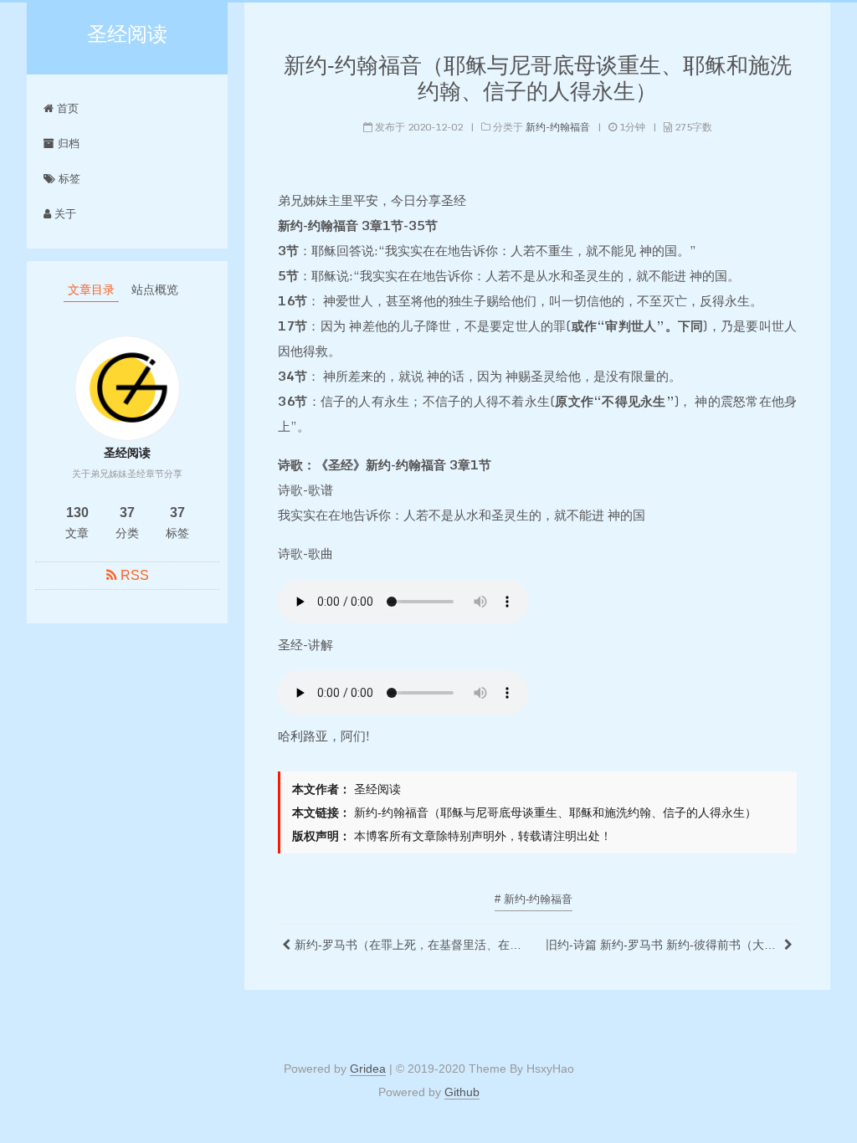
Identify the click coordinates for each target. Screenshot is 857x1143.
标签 (67, 178)
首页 (66, 108)
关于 (63, 214)
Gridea (368, 1068)
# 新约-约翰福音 (533, 899)
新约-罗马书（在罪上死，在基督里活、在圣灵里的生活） (412, 944)
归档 (67, 143)
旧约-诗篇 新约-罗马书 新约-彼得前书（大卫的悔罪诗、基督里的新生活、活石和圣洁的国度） (663, 944)
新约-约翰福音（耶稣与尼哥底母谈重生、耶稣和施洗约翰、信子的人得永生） (538, 78)
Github (462, 1092)
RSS (135, 575)
